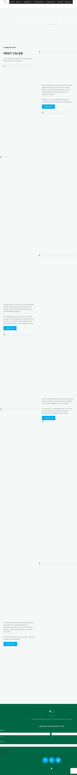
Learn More (50, 2)
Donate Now (10, 644)
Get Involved (38, 2)
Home (12, 2)
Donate (67, 2)
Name (2, 730)
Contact (60, 2)
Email (2, 742)
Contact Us (49, 418)
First (1, 736)
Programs (27, 2)
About (18, 2)
